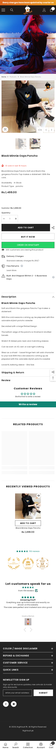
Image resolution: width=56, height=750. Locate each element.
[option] (28, 106)
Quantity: (6, 212)
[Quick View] (38, 495)
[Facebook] (6, 704)
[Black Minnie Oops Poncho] (28, 506)
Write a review (28, 404)
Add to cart (26, 227)
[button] (46, 129)
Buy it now (28, 236)
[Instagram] (14, 704)
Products (13, 77)
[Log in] (44, 10)
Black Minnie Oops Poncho (28, 528)
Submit (43, 692)
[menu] (3, 10)
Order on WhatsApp (28, 244)
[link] (14, 467)
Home (3, 77)
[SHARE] (52, 227)
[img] (28, 587)
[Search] (12, 10)
